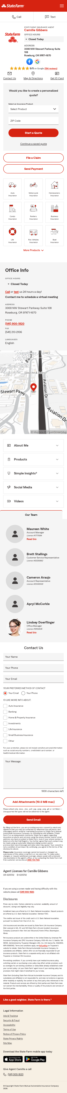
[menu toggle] (62, 6)
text (16, 291)
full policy (43, 946)
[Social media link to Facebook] (29, 61)
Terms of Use (9, 1029)
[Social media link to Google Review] (37, 61)
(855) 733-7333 (33, 860)
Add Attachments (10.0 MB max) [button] (34, 801)
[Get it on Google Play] (35, 1059)
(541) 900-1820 (14, 323)
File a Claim (33, 157)
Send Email (33, 819)
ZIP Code (15, 121)
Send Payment (33, 168)
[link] (17, 6)
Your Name (11, 657)
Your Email (11, 679)
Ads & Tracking (10, 1016)
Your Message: (13, 761)
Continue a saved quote (33, 144)
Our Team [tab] (31, 514)
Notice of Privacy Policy (14, 1034)
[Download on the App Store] (13, 1059)
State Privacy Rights (13, 1039)
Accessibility (9, 1025)
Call (7, 291)
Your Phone (11, 668)
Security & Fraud (11, 1020)
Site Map (7, 1043)
